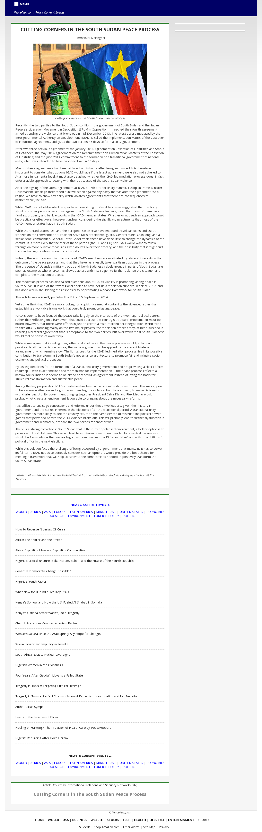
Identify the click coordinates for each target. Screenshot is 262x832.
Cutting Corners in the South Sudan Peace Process (90, 29)
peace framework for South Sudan (126, 290)
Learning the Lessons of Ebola (36, 717)
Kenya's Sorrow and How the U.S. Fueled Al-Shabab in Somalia (58, 602)
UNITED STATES (131, 512)
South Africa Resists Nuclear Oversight (42, 654)
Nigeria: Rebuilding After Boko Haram (41, 738)
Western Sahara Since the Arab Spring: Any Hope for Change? (58, 634)
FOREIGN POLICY (106, 516)
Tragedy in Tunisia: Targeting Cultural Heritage (48, 686)
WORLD (21, 512)
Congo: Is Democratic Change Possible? (43, 571)
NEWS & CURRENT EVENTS (90, 504)
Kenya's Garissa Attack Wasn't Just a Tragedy (47, 613)
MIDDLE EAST (106, 512)
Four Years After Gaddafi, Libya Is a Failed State (49, 675)
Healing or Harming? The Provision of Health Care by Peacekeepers (63, 727)
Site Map (149, 827)
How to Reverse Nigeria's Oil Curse (40, 529)
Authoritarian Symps (29, 707)
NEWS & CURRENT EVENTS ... (90, 755)
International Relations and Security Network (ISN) (102, 785)
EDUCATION (55, 516)
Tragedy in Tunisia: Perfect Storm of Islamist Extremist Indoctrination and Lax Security (76, 696)
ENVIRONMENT (79, 516)
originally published (51, 297)
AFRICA (35, 512)
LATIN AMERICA (81, 512)
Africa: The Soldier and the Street (38, 540)
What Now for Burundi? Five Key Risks (42, 592)
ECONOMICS (156, 512)
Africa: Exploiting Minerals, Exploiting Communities (50, 550)
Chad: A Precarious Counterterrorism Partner (47, 623)
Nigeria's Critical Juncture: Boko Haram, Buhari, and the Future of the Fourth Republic (74, 560)
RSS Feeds (83, 827)
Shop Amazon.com (107, 827)
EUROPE (60, 512)
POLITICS (129, 516)
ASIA (47, 512)
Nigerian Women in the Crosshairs (39, 665)
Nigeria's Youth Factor (30, 581)
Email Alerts (131, 827)
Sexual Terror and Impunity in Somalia (41, 644)
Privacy (164, 827)
